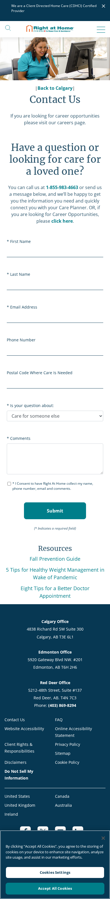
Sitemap (63, 753)
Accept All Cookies (55, 888)
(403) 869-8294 (62, 705)
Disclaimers (16, 762)
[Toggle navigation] (99, 29)
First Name (20, 241)
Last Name (20, 274)
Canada (62, 796)
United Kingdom (20, 805)
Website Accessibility (24, 728)
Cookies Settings (55, 872)
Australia (63, 805)
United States (17, 796)
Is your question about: (32, 405)
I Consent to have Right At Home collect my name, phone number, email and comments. (52, 486)
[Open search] (8, 27)
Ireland (11, 814)
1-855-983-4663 (62, 187)
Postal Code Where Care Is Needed (39, 372)
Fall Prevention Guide (55, 558)
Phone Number (21, 339)
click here (62, 221)
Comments (20, 438)
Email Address (23, 307)
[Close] (103, 838)
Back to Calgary (55, 88)
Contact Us (15, 719)
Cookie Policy (67, 762)
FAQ (59, 719)
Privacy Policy (67, 744)
